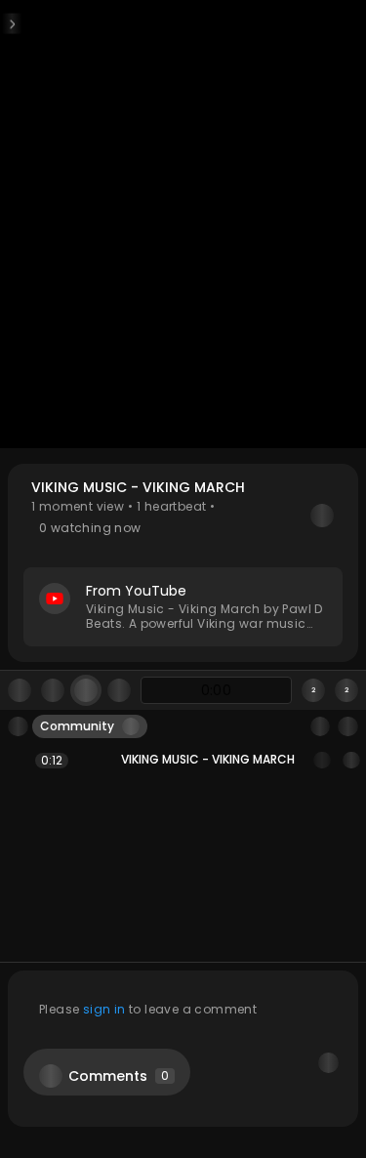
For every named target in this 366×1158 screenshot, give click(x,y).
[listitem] (183, 759)
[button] (183, 563)
